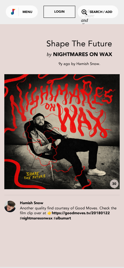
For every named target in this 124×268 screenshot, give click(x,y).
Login (59, 12)
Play (62, 131)
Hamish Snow (87, 64)
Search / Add (101, 12)
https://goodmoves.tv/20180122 (81, 213)
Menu (27, 12)
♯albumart (62, 218)
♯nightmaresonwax (36, 218)
